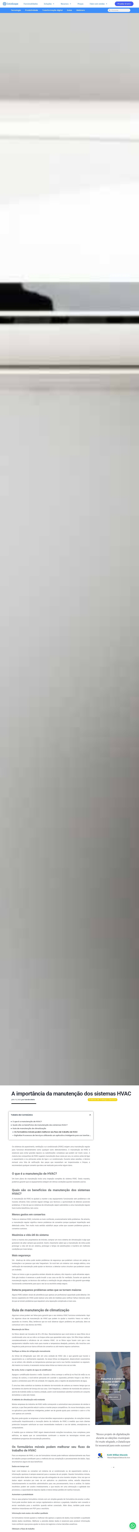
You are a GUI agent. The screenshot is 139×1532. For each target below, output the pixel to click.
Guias (69, 10)
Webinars (80, 10)
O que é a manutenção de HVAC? (27, 1121)
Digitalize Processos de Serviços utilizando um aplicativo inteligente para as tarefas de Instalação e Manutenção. (52, 1135)
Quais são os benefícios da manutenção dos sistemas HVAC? (40, 1125)
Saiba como (113, 1397)
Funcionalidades (31, 4)
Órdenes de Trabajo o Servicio (103, 1100)
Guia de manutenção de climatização (29, 1128)
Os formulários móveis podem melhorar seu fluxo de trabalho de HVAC (46, 1132)
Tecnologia (16, 10)
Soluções (48, 4)
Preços (80, 4)
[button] (90, 1115)
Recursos (65, 4)
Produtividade (31, 10)
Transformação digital (52, 10)
